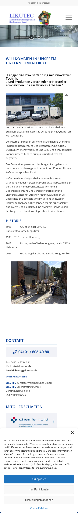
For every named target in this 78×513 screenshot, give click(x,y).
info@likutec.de (21, 366)
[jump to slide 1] (36, 37)
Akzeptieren (39, 479)
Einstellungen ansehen (39, 499)
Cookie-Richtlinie (39, 508)
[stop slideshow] (46, 37)
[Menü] (67, 17)
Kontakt (32, 2)
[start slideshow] (31, 37)
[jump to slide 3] (41, 37)
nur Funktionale (39, 489)
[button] (72, 433)
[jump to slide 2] (39, 37)
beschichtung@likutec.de (21, 370)
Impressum (44, 2)
